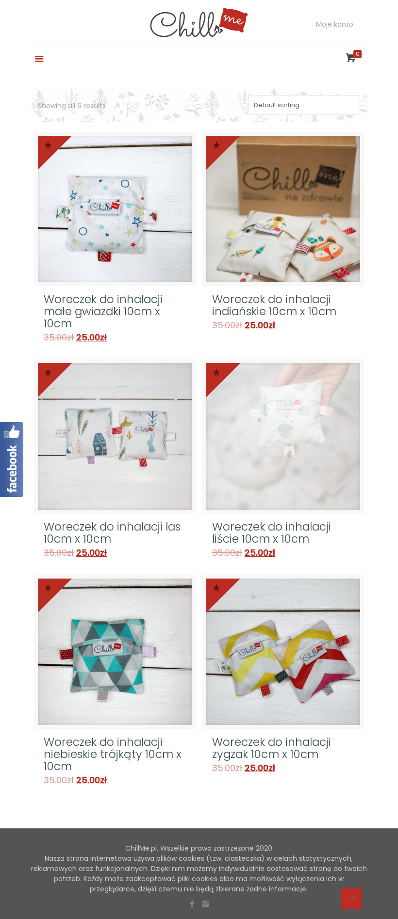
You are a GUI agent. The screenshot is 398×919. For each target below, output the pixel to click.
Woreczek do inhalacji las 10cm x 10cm (112, 533)
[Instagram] (205, 904)
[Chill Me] (199, 22)
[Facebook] (192, 904)
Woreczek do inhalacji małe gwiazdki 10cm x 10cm (103, 311)
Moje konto (334, 24)
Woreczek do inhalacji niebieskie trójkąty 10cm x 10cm (113, 754)
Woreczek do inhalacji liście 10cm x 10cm (271, 533)
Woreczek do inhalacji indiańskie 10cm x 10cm (274, 305)
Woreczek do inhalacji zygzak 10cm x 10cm (271, 748)
